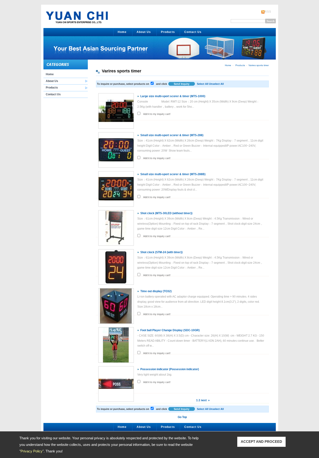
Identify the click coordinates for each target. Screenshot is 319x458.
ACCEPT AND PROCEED (261, 442)
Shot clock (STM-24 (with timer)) (161, 252)
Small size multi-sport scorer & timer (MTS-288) (171, 135)
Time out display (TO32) (156, 291)
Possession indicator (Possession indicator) (169, 369)
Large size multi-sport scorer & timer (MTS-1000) (172, 96)
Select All (202, 83)
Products (168, 32)
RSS (268, 11)
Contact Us (193, 32)
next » (205, 400)
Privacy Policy (32, 451)
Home (122, 32)
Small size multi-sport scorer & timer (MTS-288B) (173, 174)
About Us (144, 32)
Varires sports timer (258, 65)
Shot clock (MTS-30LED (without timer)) (166, 213)
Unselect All (216, 83)
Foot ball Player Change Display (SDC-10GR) (170, 330)
